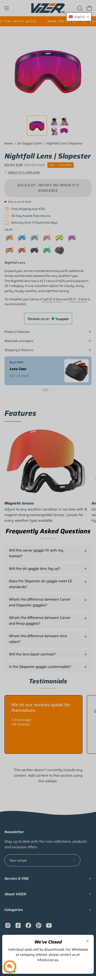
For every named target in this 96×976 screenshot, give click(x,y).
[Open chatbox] (10, 966)
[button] (79, 16)
